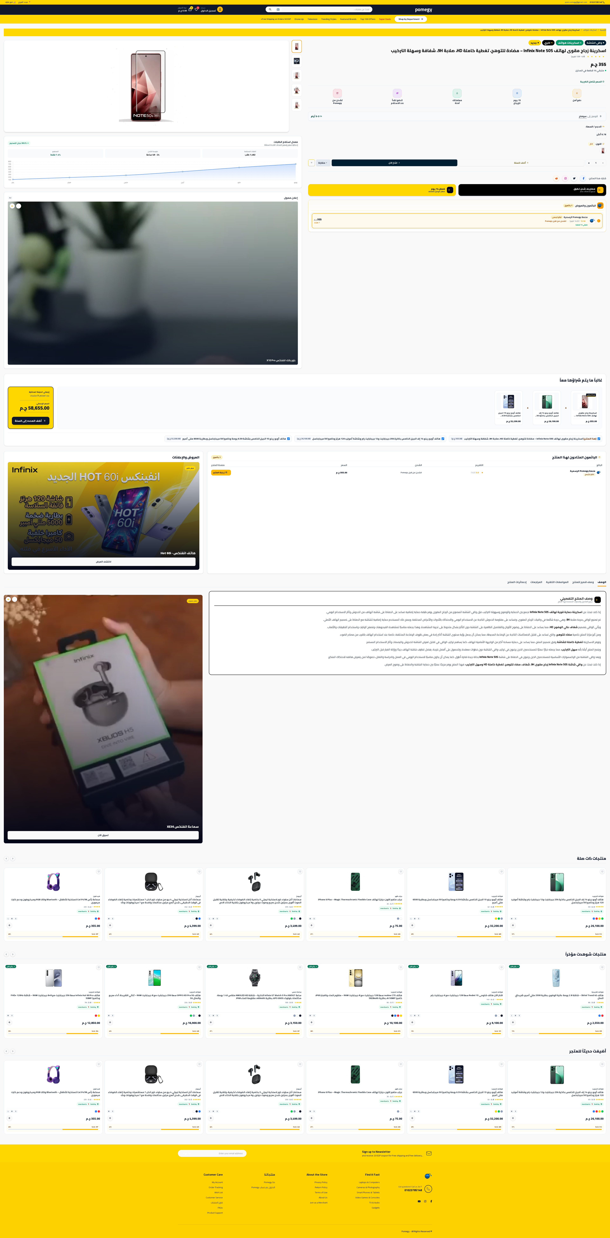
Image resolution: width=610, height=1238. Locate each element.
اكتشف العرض (103, 562)
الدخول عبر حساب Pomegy (263, 1187)
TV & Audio (374, 1203)
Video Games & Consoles (367, 1197)
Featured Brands (348, 19)
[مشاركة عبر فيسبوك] (583, 178)
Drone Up (299, 19)
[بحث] (270, 9)
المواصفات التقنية (557, 582)
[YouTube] (419, 1201)
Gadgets (376, 1208)
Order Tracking (216, 1187)
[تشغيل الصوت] (12, 206)
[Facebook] (430, 1201)
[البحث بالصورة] (278, 9)
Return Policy (321, 1187)
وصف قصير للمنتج (583, 582)
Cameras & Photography (368, 1187)
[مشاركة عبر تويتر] (574, 178)
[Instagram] (424, 1201)
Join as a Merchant (318, 1203)
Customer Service (214, 1197)
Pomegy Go (269, 1182)
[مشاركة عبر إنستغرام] (565, 178)
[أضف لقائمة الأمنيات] (602, 871)
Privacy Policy (321, 1182)
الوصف (602, 582)
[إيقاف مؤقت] (18, 206)
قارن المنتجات (217, 1203)
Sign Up (187, 1153)
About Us (323, 1197)
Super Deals (385, 19)
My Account (217, 1182)
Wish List (218, 1192)
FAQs (220, 1208)
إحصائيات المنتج (517, 582)
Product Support (215, 1213)
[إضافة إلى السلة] (513, 925)
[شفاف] (603, 150)
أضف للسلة (521, 163)
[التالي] (6, 858)
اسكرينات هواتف (590, 30)
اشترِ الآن (394, 163)
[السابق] (12, 858)
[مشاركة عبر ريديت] (556, 178)
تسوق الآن (103, 835)
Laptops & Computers (369, 1182)
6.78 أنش (601, 134)
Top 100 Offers (367, 19)
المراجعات (536, 582)
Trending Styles (328, 19)
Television (312, 19)
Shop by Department (409, 19)
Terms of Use (321, 1192)
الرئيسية (603, 30)
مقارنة (322, 163)
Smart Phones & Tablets (368, 1192)
